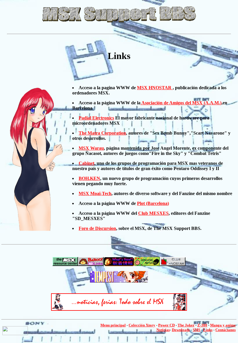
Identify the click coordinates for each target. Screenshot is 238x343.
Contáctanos (225, 330)
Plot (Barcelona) (153, 203)
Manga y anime (223, 325)
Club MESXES (153, 213)
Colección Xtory (142, 325)
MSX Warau (91, 148)
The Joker (186, 325)
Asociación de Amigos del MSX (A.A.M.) (180, 102)
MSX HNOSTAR (155, 87)
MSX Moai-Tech (95, 193)
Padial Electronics (96, 117)
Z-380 (202, 325)
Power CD (166, 325)
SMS (196, 330)
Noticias (163, 330)
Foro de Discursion (97, 228)
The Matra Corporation (102, 133)
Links (207, 330)
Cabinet (86, 163)
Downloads (181, 330)
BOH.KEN (89, 178)
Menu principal (113, 325)
